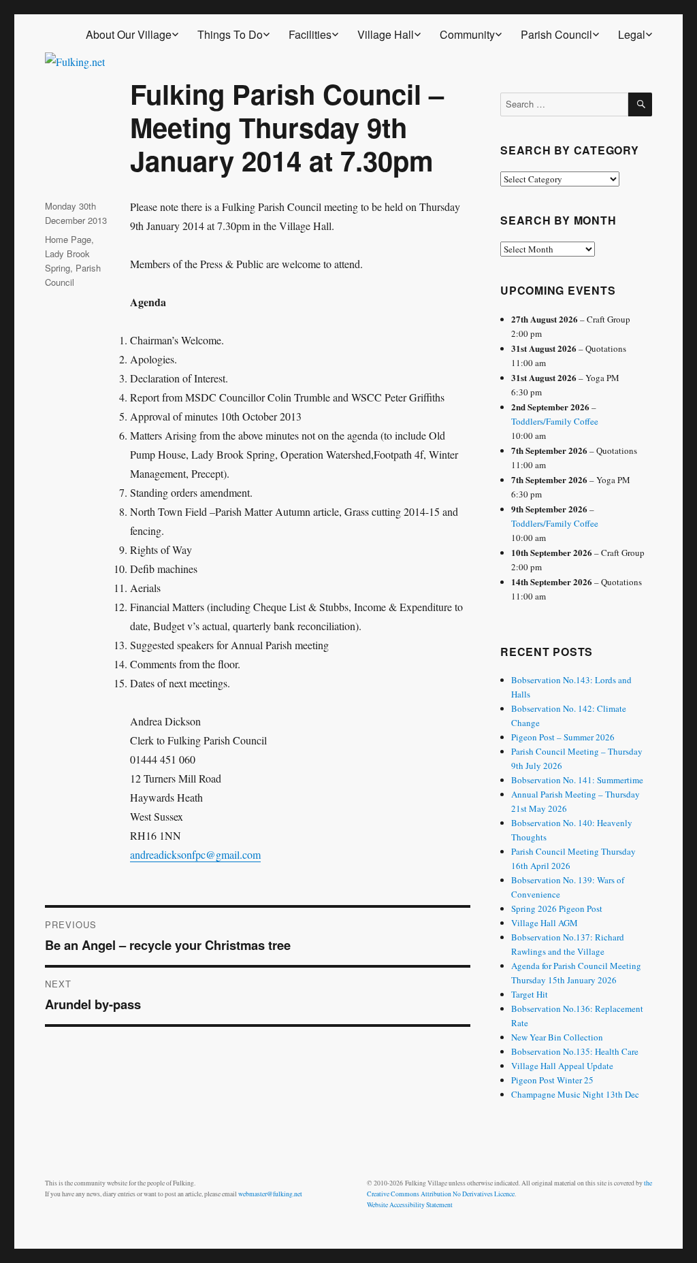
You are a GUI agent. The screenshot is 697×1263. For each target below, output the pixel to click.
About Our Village (129, 34)
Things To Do (230, 34)
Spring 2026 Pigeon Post (556, 908)
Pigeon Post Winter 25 (552, 1080)
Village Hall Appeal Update (562, 1066)
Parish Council (556, 34)
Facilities (310, 34)
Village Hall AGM (544, 923)
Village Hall (385, 34)
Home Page (68, 239)
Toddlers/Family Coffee (554, 421)
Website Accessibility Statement (410, 1204)
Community (467, 34)
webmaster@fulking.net (270, 1194)
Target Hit (529, 994)
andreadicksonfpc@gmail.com (195, 854)
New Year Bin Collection (557, 1037)
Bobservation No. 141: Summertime (577, 780)
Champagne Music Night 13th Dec (575, 1094)
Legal (631, 34)
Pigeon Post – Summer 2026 (563, 737)
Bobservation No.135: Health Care (574, 1051)
